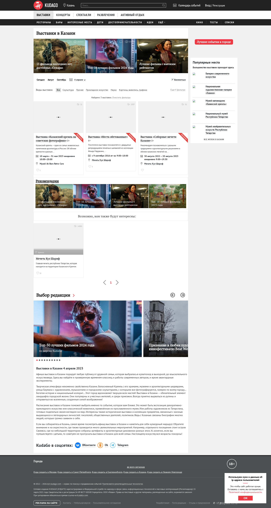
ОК (245, 498)
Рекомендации (47, 181)
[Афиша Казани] (46, 5)
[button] (172, 295)
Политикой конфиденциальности (245, 492)
